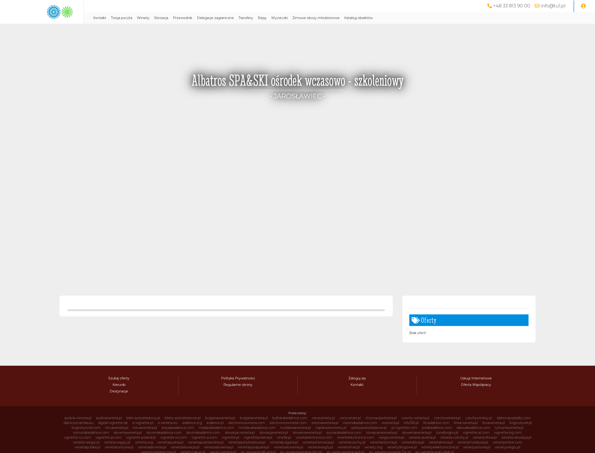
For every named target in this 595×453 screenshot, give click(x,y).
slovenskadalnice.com (164, 432)
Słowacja (161, 18)
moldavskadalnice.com (257, 428)
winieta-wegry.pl (86, 442)
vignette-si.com (204, 437)
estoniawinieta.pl (324, 423)
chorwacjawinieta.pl (381, 418)
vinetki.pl (284, 437)
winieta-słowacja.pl (516, 437)
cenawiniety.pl (323, 418)
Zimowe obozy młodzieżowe (316, 18)
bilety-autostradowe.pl (183, 418)
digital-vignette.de (113, 423)
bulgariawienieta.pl (220, 418)
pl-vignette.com (404, 428)
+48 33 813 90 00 (511, 6)
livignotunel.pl (520, 423)
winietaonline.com (507, 442)
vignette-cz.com (77, 437)
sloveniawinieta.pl (128, 432)
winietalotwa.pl (441, 442)
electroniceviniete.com (288, 423)
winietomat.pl (349, 447)
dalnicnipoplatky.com (514, 418)
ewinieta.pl (390, 423)
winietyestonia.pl (476, 447)
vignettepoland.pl (258, 437)
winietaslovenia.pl (152, 447)
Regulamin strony (237, 385)
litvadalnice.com (436, 423)
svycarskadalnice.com (343, 432)
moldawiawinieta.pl (295, 428)
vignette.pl (230, 437)
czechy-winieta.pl (415, 418)
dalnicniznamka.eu (78, 423)
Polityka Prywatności (238, 378)
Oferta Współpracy (476, 385)
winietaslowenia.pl (218, 447)
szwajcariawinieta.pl (381, 432)
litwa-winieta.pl (466, 423)
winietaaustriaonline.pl (206, 442)
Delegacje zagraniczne (215, 18)
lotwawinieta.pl (145, 428)
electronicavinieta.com (246, 423)
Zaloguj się (357, 378)
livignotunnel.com (86, 428)
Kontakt (99, 18)
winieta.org (144, 442)
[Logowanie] (583, 6)
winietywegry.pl (507, 447)
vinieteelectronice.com (355, 437)
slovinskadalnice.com (203, 432)
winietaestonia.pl (383, 442)
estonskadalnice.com (360, 423)
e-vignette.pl (142, 423)
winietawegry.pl (320, 447)
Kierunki (119, 385)
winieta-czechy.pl (454, 437)
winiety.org (373, 447)
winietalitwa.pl (413, 442)
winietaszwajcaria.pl (253, 447)
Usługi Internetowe (476, 378)
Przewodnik (182, 18)
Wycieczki (279, 18)
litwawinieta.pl (493, 423)
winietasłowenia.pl (288, 447)
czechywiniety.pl (478, 418)
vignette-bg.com (508, 432)
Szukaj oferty (118, 378)
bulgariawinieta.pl (254, 418)
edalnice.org (192, 423)
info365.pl (411, 423)
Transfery (245, 18)
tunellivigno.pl (447, 432)
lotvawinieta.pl (116, 428)
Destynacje (119, 391)
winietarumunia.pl (119, 447)
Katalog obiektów (358, 18)
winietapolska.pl (87, 447)
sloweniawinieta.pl (307, 432)
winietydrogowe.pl (402, 447)
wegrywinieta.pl (391, 437)
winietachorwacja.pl (318, 442)
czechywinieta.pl (447, 418)
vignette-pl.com (109, 437)
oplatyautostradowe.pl (369, 428)
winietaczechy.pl (352, 442)
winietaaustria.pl (170, 442)
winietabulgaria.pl (284, 442)
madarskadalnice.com (216, 428)
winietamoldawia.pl (472, 442)
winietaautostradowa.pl (246, 442)
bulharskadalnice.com (289, 418)
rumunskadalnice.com (91, 432)
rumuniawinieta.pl (509, 428)
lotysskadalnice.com (178, 428)
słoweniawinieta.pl (416, 432)
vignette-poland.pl (141, 437)
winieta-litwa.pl (485, 437)
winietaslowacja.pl (185, 447)
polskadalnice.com (437, 428)
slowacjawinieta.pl (273, 432)
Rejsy (262, 18)
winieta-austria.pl (422, 437)
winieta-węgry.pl (117, 442)
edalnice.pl (215, 423)
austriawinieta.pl (109, 418)
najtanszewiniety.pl (331, 428)
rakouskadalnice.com (473, 428)
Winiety (143, 18)
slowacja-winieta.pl (240, 432)
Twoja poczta (121, 18)
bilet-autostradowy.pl (143, 418)
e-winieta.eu (168, 423)
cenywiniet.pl (350, 418)
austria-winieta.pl (77, 418)
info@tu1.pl (553, 6)
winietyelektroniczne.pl (440, 447)
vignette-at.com (476, 432)
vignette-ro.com (173, 437)
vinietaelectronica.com (314, 437)
